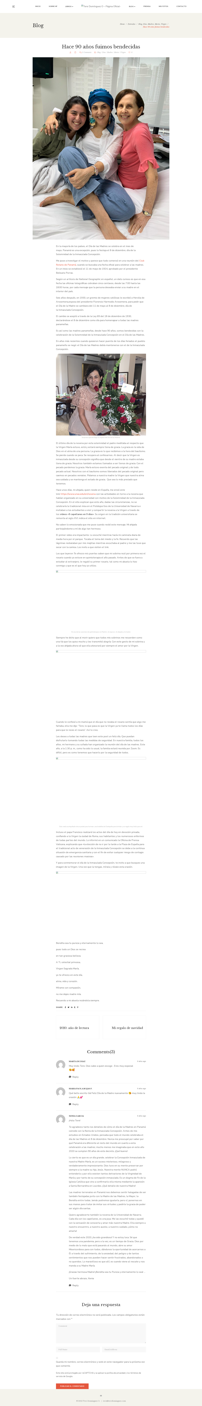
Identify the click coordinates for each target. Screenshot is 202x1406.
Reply (75, 1076)
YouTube (101, 1396)
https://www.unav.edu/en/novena (78, 494)
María (116, 52)
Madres (110, 52)
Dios (104, 52)
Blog (99, 52)
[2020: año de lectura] (77, 1027)
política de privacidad (116, 1373)
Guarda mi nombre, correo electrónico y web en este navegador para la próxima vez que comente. (100, 1364)
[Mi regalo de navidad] (124, 1027)
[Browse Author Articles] (71, 52)
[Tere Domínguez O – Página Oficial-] (101, 6)
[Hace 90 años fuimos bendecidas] (76, 52)
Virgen (123, 52)
